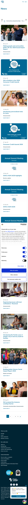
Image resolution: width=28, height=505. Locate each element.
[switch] (24, 252)
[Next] (20, 416)
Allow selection (14, 274)
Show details (21, 266)
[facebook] (14, 484)
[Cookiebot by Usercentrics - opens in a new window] (20, 224)
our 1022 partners (10, 231)
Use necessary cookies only (14, 279)
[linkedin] (11, 484)
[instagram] (17, 484)
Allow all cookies (14, 270)
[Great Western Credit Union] (2, 2)
